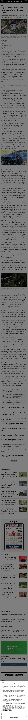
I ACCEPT (14, 713)
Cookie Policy (19, 696)
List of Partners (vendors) (7, 710)
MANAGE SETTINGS (14, 717)
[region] (14, 700)
